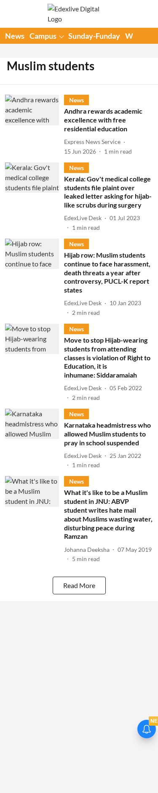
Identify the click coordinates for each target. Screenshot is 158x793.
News (14, 35)
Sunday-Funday (94, 35)
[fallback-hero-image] (34, 125)
